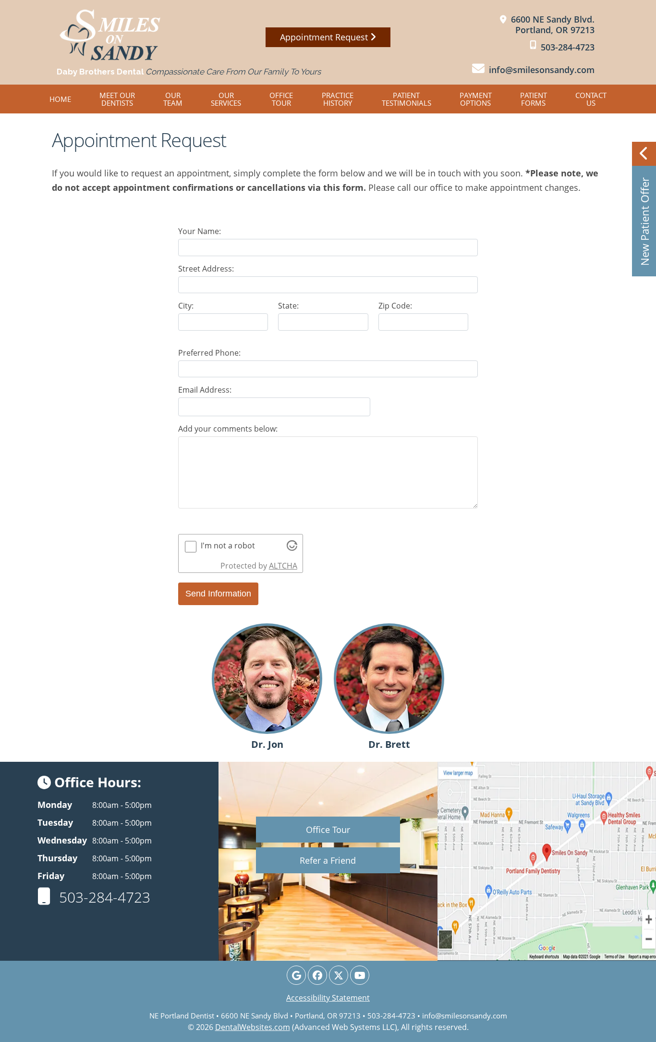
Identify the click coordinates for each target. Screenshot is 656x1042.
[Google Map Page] (546, 861)
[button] (644, 209)
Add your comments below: (228, 428)
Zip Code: (395, 305)
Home (60, 99)
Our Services (226, 99)
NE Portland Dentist (181, 1015)
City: (186, 305)
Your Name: (199, 231)
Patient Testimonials (406, 99)
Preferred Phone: (209, 352)
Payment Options (476, 99)
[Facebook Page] (317, 975)
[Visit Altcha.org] (292, 548)
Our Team (172, 99)
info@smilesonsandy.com (464, 1015)
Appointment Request (325, 37)
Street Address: (206, 268)
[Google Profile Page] (296, 975)
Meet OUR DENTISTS (117, 99)
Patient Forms (533, 99)
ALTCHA (283, 565)
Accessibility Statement (328, 997)
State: (288, 305)
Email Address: (204, 390)
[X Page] (338, 975)
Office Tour (281, 99)
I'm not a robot (228, 545)
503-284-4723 (102, 897)
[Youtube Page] (359, 975)
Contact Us (591, 99)
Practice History (337, 99)
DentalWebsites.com (252, 1027)
